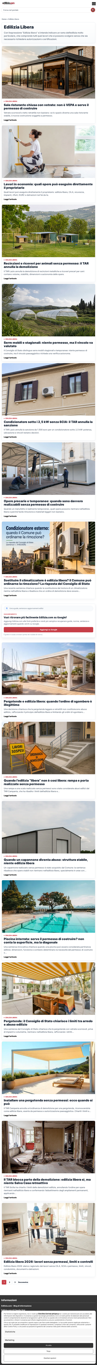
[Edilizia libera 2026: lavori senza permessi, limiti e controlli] (48, 1229)
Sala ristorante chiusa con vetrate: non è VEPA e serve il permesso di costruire (46, 106)
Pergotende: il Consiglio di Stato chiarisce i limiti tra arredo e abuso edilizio (48, 1022)
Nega (48, 1351)
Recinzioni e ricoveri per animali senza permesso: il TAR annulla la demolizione (46, 265)
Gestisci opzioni (50, 1358)
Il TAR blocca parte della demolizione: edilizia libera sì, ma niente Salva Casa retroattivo (47, 1181)
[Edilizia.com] (8, 3)
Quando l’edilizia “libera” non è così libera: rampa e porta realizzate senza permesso (46, 782)
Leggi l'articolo (10, 120)
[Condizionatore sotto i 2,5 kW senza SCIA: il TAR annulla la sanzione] (48, 389)
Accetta (48, 1345)
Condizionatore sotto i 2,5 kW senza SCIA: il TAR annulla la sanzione (48, 423)
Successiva (23, 1282)
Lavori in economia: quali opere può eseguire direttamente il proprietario (48, 185)
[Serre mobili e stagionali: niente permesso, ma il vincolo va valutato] (48, 310)
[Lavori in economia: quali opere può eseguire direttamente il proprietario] (48, 151)
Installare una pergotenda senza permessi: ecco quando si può (48, 1102)
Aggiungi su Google (48, 629)
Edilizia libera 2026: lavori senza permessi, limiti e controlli (48, 1262)
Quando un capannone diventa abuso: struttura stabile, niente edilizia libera (46, 861)
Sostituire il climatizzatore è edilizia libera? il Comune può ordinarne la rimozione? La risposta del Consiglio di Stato (47, 582)
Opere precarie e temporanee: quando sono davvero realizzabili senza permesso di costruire (43, 502)
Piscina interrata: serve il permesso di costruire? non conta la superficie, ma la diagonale (44, 940)
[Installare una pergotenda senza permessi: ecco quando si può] (48, 1068)
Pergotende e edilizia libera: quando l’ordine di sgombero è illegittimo (48, 703)
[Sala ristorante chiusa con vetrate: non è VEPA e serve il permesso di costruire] (48, 72)
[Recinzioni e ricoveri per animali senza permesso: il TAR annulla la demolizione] (48, 231)
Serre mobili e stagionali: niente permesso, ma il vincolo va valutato (48, 344)
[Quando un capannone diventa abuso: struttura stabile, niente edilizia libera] (48, 827)
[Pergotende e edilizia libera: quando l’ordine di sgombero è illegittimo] (48, 669)
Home (4, 19)
